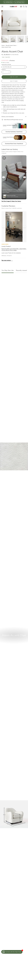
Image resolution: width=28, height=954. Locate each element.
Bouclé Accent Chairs (11, 45)
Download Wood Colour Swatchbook (14, 143)
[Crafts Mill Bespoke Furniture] (13, 6)
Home (3, 45)
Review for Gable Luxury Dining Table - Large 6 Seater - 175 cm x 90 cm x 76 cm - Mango (14, 249)
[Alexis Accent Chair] (5, 39)
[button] (23, 6)
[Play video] (4, 158)
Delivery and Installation (8, 116)
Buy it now (14, 81)
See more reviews (7, 260)
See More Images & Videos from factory (11, 201)
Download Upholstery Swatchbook (14, 131)
